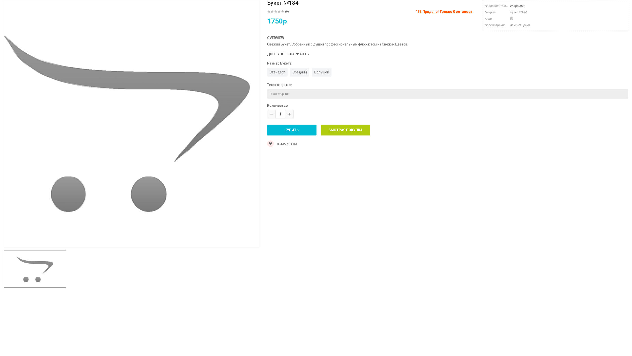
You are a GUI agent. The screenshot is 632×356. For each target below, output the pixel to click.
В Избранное (287, 144)
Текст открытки (279, 85)
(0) (287, 11)
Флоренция (517, 6)
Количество (277, 106)
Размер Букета (279, 63)
